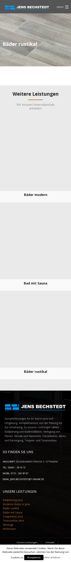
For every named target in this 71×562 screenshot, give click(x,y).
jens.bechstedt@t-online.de (27, 479)
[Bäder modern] (35, 155)
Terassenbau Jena (13, 520)
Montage (8, 524)
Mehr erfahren (52, 557)
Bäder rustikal (11, 508)
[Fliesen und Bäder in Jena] (27, 6)
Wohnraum (9, 528)
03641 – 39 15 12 (16, 467)
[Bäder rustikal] (35, 332)
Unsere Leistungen (27, 542)
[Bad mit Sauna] (35, 243)
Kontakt (50, 542)
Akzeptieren (34, 557)
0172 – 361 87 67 (19, 473)
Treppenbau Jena (13, 516)
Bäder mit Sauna (12, 512)
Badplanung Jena (13, 500)
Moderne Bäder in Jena (16, 504)
